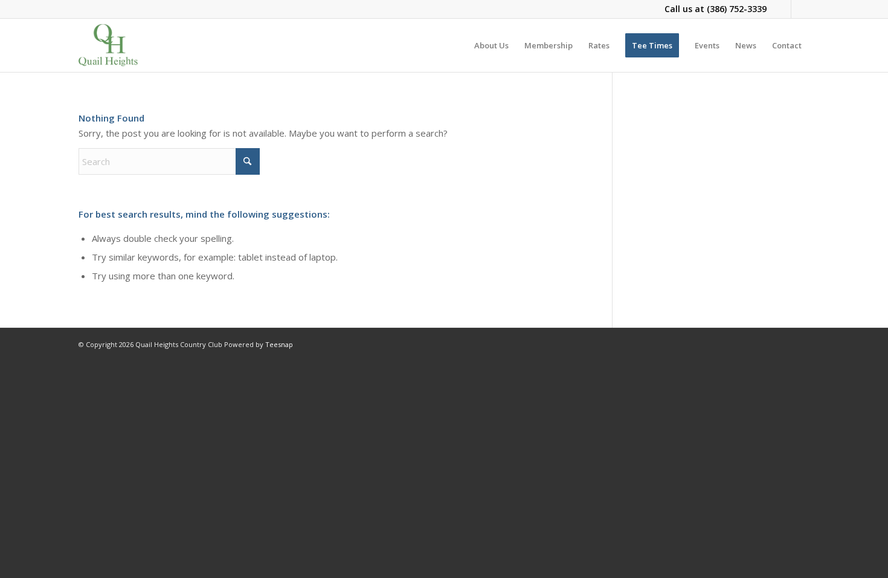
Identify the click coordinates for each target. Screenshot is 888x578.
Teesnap (279, 344)
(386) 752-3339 (737, 9)
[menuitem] (491, 45)
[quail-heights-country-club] (108, 45)
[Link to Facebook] (782, 9)
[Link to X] (800, 9)
